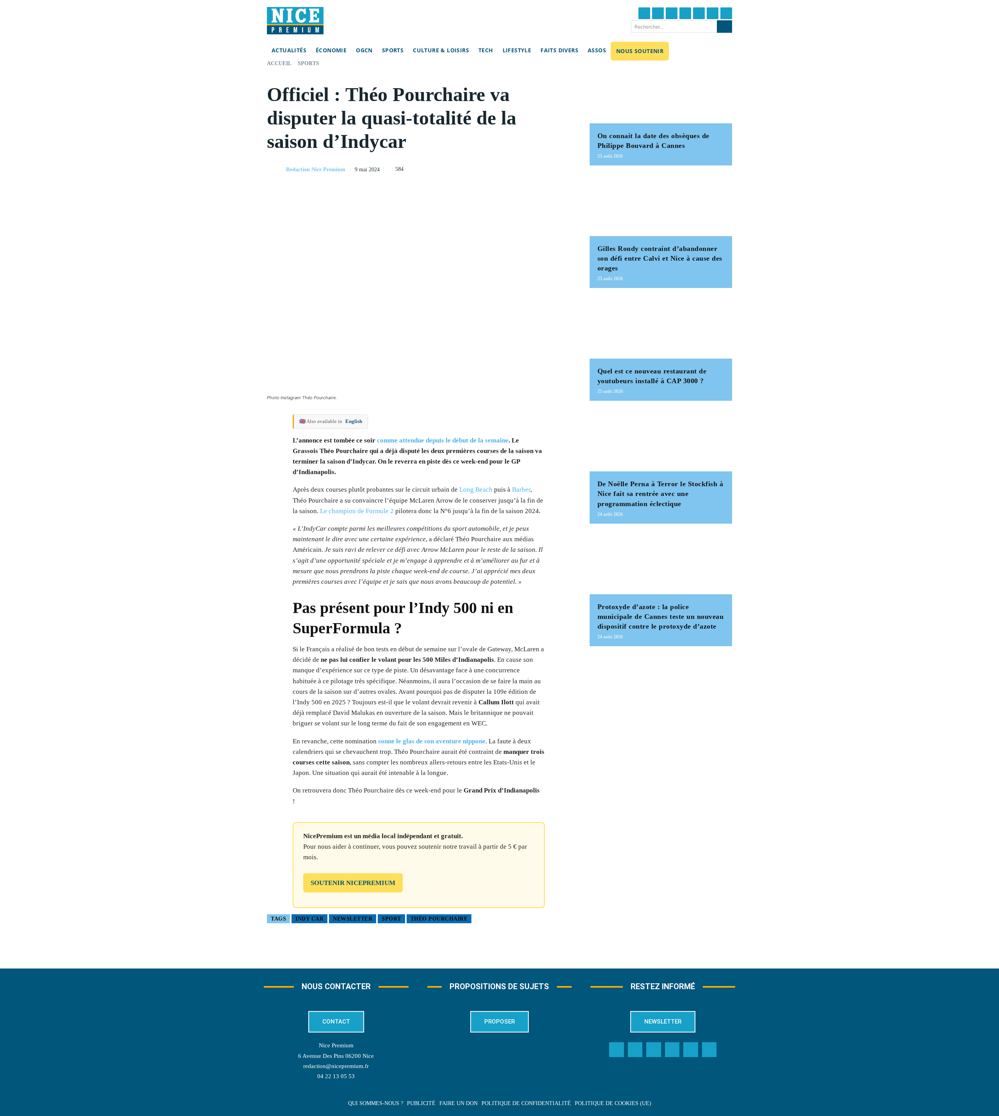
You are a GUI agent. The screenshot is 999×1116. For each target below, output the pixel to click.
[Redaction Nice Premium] (276, 170)
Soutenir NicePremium (353, 883)
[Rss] (709, 1049)
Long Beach (475, 489)
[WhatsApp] (545, 168)
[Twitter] (658, 13)
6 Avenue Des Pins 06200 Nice (336, 1056)
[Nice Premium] (295, 20)
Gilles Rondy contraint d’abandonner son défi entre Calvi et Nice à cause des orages (659, 258)
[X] (527, 168)
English (353, 421)
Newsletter (352, 919)
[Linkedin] (712, 13)
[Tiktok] (699, 13)
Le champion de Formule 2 (357, 511)
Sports (308, 63)
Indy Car (309, 919)
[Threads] (685, 13)
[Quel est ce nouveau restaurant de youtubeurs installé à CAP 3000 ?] (661, 327)
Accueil (279, 63)
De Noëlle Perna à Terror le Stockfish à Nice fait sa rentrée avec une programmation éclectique (660, 493)
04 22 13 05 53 (336, 1076)
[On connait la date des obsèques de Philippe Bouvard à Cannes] (661, 91)
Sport (391, 919)
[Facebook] (644, 13)
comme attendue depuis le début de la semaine (442, 440)
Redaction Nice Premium (315, 169)
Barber (521, 489)
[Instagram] (671, 13)
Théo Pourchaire (439, 919)
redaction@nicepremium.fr (336, 1066)
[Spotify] (690, 1049)
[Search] (724, 26)
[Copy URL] (491, 168)
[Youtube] (726, 13)
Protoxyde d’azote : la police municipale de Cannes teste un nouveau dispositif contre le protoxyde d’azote (660, 616)
